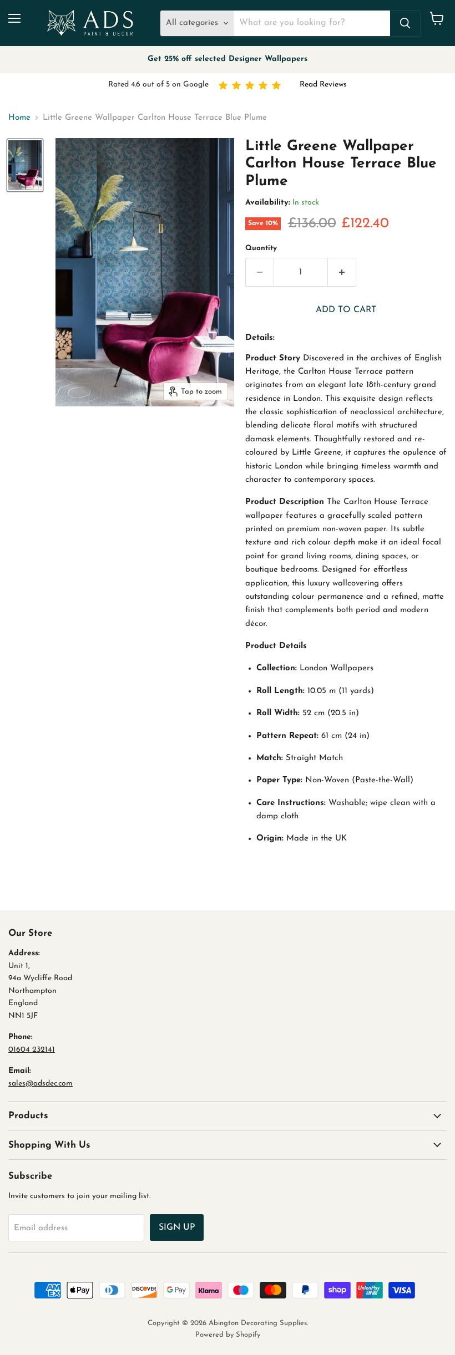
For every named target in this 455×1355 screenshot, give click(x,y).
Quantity (261, 248)
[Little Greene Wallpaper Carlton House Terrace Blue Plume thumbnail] (25, 165)
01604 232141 (31, 1050)
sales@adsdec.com (40, 1083)
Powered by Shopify (227, 1334)
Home (19, 118)
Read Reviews (323, 84)
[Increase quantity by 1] (342, 272)
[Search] (405, 23)
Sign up (177, 1227)
